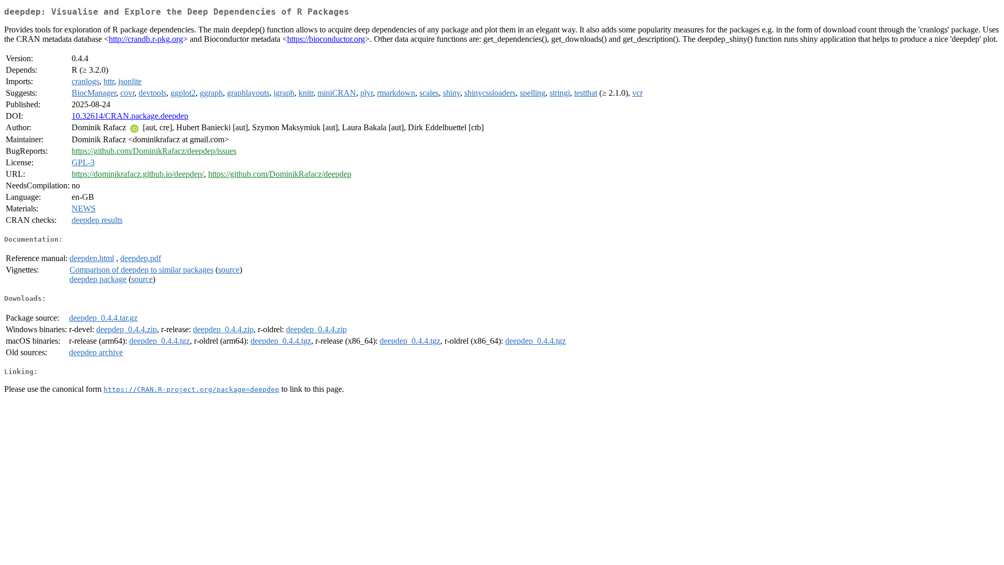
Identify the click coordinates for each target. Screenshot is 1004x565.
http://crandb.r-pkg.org (146, 39)
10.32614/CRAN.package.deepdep (130, 115)
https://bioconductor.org (326, 39)
